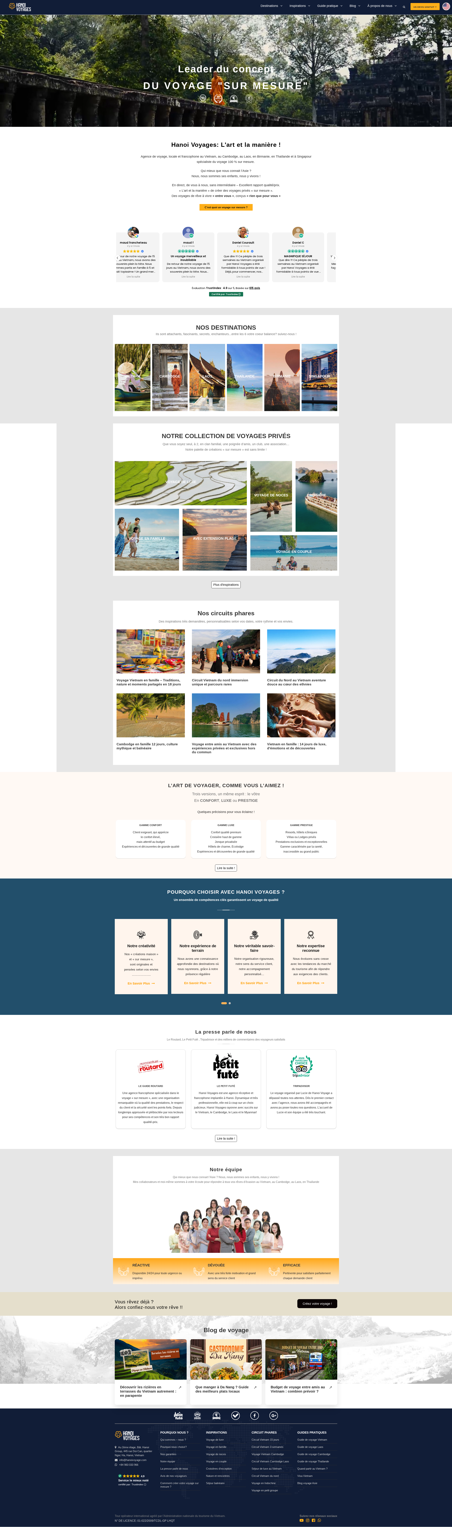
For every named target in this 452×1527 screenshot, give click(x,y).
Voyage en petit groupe (265, 1490)
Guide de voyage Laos (310, 1446)
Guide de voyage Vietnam (312, 1439)
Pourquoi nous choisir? (173, 1446)
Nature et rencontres (218, 1475)
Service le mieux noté (133, 1480)
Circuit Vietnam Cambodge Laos (270, 1461)
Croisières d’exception (219, 1468)
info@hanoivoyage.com (133, 1459)
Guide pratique (327, 6)
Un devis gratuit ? (425, 7)
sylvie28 (198, 242)
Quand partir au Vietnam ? (312, 1468)
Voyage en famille (216, 1446)
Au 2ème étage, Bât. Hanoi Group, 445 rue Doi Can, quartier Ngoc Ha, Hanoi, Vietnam (133, 1451)
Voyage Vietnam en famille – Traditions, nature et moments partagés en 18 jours (149, 682)
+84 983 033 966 (128, 1464)
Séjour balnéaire (215, 1483)
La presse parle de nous (174, 1468)
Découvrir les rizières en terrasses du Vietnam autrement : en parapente (148, 1391)
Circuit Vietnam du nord (265, 1475)
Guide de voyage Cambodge (313, 1454)
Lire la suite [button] (143, 276)
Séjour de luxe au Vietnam (267, 1468)
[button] (334, 258)
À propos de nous (379, 6)
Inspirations (298, 6)
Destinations (269, 6)
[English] (445, 7)
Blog (353, 6)
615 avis (254, 288)
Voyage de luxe (215, 1439)
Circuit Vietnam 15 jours (265, 1439)
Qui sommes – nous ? (173, 1439)
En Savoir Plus (139, 983)
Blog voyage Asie (307, 1483)
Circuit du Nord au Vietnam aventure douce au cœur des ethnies (296, 682)
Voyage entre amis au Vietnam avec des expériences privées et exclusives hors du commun (224, 748)
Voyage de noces (216, 1454)
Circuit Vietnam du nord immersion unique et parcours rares (220, 682)
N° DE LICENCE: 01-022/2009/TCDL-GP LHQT (145, 1520)
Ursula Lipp (143, 242)
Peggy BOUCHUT (253, 242)
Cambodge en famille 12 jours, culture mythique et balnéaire (147, 746)
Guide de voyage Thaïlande (313, 1461)
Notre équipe (167, 1461)
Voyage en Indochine (264, 1483)
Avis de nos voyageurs (173, 1475)
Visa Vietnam (305, 1475)
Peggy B (308, 242)
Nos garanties (168, 1454)
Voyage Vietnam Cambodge (268, 1454)
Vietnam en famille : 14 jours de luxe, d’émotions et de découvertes (296, 746)
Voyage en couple (216, 1461)
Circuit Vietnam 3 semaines (267, 1446)
